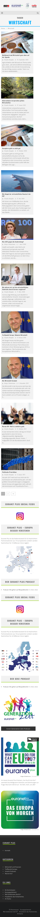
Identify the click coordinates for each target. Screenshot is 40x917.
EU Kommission (10, 890)
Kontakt (7, 850)
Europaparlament (11, 892)
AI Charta (8, 899)
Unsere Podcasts (10, 871)
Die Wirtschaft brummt (9, 381)
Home (3, 28)
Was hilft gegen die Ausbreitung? (13, 242)
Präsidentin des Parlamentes (14, 897)
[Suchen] (38, 13)
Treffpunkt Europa (11, 869)
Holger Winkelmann (9, 244)
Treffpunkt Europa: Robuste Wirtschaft (14, 335)
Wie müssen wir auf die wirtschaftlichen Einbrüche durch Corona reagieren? (15, 288)
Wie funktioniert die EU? (13, 894)
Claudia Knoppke (9, 60)
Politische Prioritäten (9, 472)
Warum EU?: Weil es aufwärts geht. (13, 426)
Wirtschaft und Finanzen (13, 867)
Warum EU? (9, 874)
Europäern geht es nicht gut (11, 148)
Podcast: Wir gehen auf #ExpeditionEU (15, 590)
